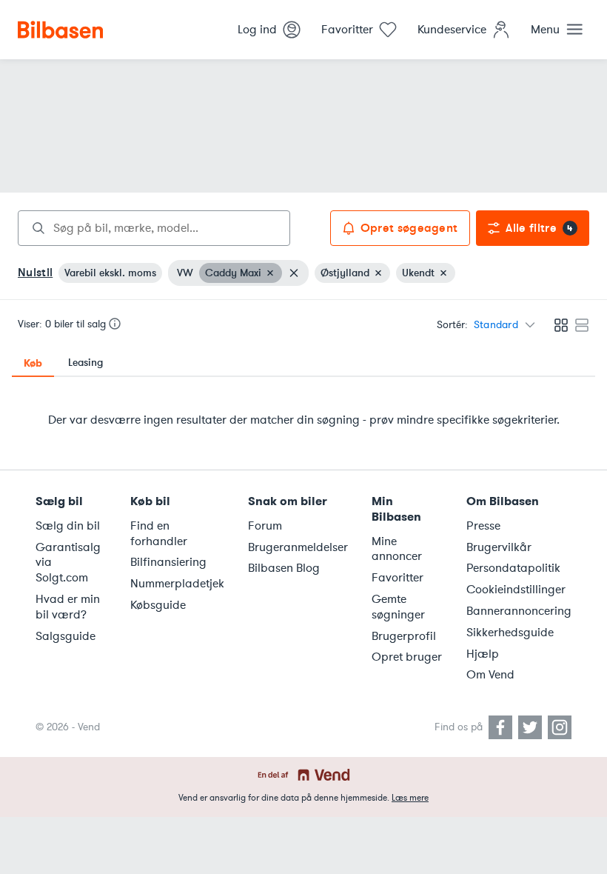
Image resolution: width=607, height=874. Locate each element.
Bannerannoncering (518, 611)
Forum (265, 526)
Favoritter (397, 578)
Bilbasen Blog (284, 568)
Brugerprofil (404, 636)
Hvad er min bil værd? (68, 607)
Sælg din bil (68, 526)
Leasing (85, 363)
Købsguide (158, 605)
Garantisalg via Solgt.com (68, 563)
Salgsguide (65, 636)
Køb (33, 363)
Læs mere (410, 798)
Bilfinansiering (168, 562)
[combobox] (154, 228)
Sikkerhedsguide (510, 632)
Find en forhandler (158, 534)
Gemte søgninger (398, 607)
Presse (483, 526)
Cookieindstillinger (516, 589)
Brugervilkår (498, 547)
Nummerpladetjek (177, 584)
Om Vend (490, 675)
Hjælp (482, 654)
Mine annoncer (397, 549)
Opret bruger (407, 657)
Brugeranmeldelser (298, 547)
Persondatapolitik (513, 568)
